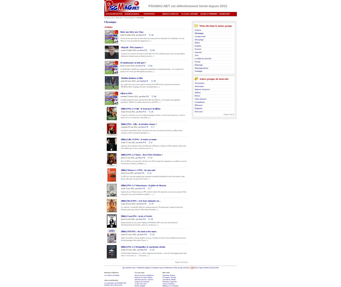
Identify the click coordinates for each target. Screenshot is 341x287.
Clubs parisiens (201, 99)
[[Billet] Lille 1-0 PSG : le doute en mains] (149, 142)
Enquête (198, 46)
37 (153, 204)
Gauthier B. (144, 81)
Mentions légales (144, 268)
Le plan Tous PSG (140, 284)
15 (152, 112)
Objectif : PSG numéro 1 (132, 47)
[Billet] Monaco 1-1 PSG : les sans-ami (138, 170)
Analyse (198, 30)
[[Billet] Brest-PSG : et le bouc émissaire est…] (149, 204)
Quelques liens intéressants (113, 285)
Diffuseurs (199, 105)
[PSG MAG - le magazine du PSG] (122, 6)
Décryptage (199, 40)
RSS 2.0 (196, 268)
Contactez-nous (157, 268)
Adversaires (199, 86)
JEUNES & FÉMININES (209, 14)
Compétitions (200, 102)
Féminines (171, 284)
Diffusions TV (167, 286)
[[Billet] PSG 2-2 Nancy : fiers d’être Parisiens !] (148, 158)
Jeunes (165, 284)
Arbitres (198, 93)
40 (152, 35)
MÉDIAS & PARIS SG (170, 14)
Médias (173, 279)
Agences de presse (202, 89)
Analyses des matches (142, 281)
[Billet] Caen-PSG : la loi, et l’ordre (136, 216)
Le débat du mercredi (203, 59)
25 (152, 219)
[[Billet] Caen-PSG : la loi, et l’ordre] (149, 219)
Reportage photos (201, 68)
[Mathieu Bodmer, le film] (151, 81)
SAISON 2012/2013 (132, 14)
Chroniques (166, 277)
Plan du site (178, 268)
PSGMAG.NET (224, 14)
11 (150, 173)
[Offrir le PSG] (152, 96)
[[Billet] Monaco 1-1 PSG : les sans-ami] (147, 173)
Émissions (199, 112)
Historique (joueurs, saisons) (144, 279)
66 (155, 96)
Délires (197, 43)
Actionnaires (199, 83)
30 (155, 81)
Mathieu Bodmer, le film (132, 78)
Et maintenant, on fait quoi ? (133, 62)
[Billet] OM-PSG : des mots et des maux (139, 231)
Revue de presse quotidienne (144, 275)
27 (152, 158)
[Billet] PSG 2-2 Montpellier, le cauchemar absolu (143, 246)
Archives (187, 268)
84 (154, 50)
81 (152, 66)
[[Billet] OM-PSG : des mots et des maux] (150, 234)
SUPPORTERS (149, 14)
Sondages (198, 71)
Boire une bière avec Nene (131, 31)
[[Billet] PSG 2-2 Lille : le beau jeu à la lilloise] (149, 112)
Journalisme (166, 279)
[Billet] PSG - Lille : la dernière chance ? (139, 124)
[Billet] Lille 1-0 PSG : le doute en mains (139, 139)
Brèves (197, 96)
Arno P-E (142, 35)
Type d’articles (130, 17)
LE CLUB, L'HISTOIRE (189, 14)
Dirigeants (198, 108)
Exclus (137, 286)
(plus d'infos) (204, 268)
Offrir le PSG (126, 93)
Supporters (173, 281)
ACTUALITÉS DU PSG (114, 14)
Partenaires (168, 268)
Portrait (197, 62)
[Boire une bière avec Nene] (149, 35)
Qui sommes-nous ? (129, 268)
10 (153, 235)
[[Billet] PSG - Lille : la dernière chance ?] (151, 127)
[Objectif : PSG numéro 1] (150, 50)
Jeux (196, 55)
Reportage (199, 65)
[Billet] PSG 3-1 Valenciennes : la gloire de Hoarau (143, 185)
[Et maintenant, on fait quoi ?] (148, 66)
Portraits (173, 277)
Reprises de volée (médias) (144, 277)
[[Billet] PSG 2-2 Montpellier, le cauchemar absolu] (150, 250)
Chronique (199, 33)
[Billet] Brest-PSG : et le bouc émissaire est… (141, 200)
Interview (198, 52)
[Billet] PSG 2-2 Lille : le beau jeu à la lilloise (141, 108)
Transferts (175, 286)
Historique (166, 281)
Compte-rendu (200, 37)
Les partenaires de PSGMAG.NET (115, 283)
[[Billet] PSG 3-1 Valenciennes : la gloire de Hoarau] (148, 188)
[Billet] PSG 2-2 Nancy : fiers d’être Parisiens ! (142, 154)
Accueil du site (109, 17)
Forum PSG (214, 268)
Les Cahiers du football (111, 275)
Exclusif (198, 49)
